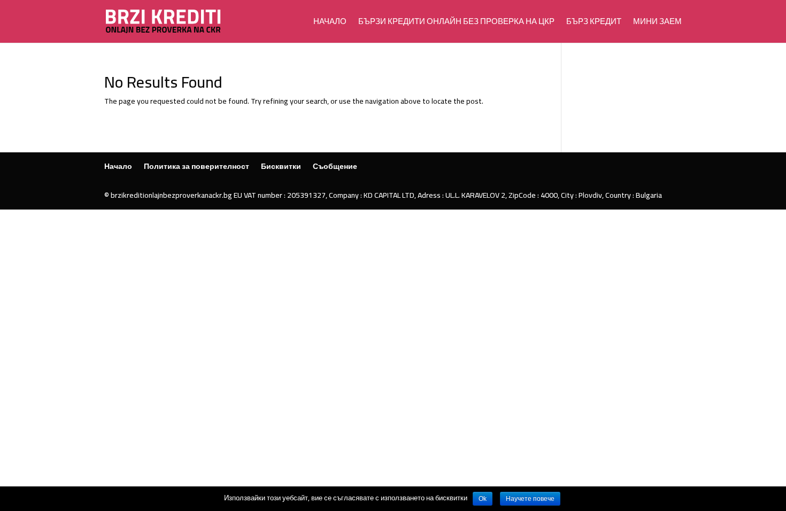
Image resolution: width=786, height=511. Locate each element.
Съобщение (335, 166)
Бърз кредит (593, 23)
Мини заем (657, 23)
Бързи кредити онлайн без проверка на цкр (456, 23)
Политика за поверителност (196, 166)
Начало (329, 23)
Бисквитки (281, 166)
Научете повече (530, 498)
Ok (483, 498)
